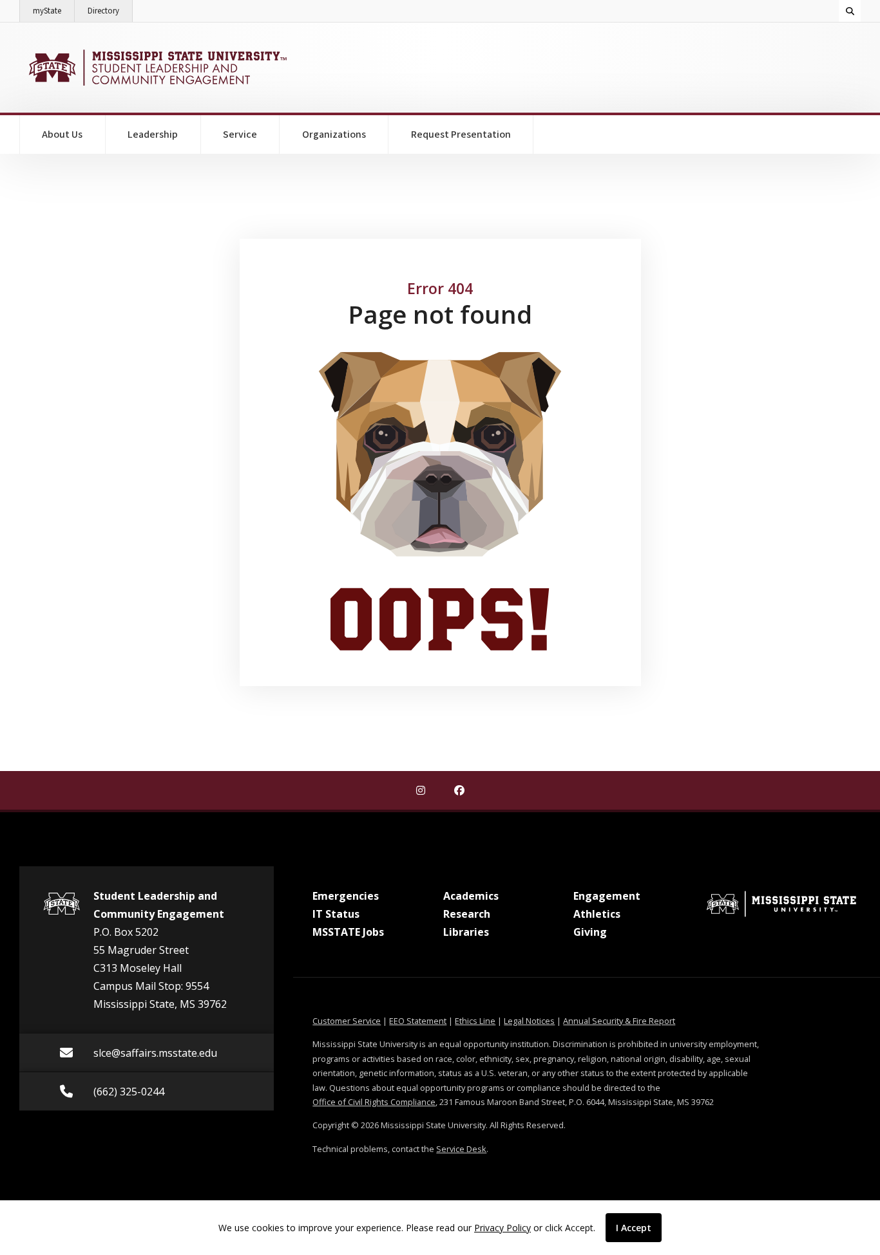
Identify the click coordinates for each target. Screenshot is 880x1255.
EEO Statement (417, 1021)
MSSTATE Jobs (348, 932)
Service (240, 134)
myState (54, 11)
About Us (62, 134)
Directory (110, 11)
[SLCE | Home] (156, 67)
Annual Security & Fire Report (619, 1021)
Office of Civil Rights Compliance (373, 1102)
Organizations (334, 134)
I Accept (633, 1228)
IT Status (335, 914)
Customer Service (346, 1021)
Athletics (596, 914)
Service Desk (461, 1149)
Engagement (606, 896)
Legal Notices (529, 1021)
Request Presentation (461, 134)
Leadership (153, 134)
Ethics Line (475, 1021)
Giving (590, 932)
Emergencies (345, 896)
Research (466, 914)
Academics (471, 896)
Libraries (466, 932)
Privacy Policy (502, 1228)
